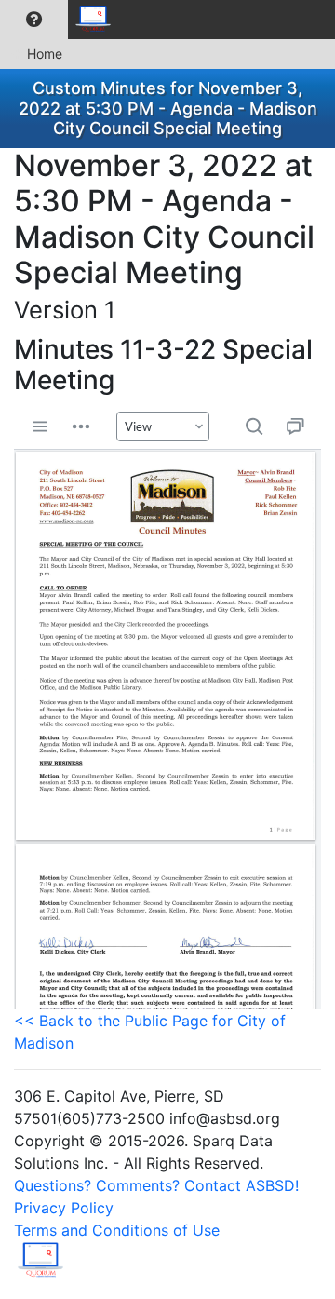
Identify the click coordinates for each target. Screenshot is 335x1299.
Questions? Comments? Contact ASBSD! (156, 1185)
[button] (34, 19)
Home (44, 53)
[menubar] (61, 19)
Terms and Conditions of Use (117, 1230)
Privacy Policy (64, 1207)
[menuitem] (34, 19)
